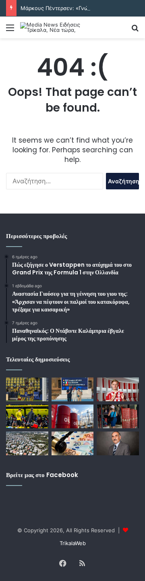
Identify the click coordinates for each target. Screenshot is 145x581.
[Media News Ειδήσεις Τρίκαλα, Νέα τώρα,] (52, 27)
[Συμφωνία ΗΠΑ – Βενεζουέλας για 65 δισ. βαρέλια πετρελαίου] (73, 416)
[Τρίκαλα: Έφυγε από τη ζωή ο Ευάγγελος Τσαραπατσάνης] (118, 443)
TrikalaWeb (73, 543)
